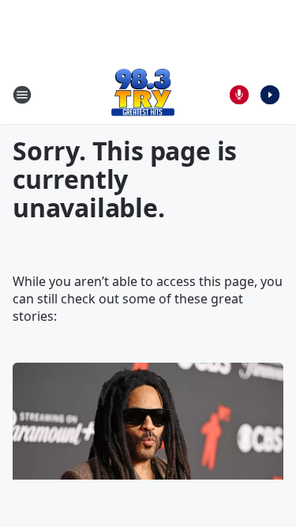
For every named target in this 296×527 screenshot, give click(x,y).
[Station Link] (142, 94)
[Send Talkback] (239, 94)
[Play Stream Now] (269, 94)
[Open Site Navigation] (22, 94)
